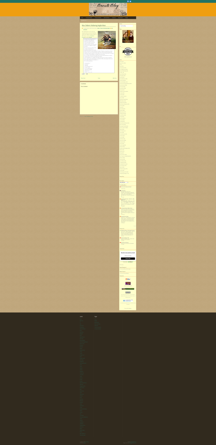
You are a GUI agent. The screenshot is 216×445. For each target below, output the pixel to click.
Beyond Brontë (120, 17)
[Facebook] (128, 1)
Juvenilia (121, 121)
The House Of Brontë (124, 242)
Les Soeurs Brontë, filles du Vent (126, 208)
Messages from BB (123, 126)
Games (121, 107)
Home (82, 17)
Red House (122, 138)
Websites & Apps (123, 168)
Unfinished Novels (123, 164)
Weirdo (121, 170)
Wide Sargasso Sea (123, 171)
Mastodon (121, 264)
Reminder (121, 141)
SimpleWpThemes (133, 441)
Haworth (121, 108)
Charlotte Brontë (123, 91)
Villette (121, 167)
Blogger (130, 308)
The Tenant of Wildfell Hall (124, 156)
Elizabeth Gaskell (123, 99)
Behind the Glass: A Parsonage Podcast (128, 230)
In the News (122, 115)
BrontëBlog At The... (84, 20)
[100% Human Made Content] (128, 55)
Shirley (121, 149)
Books (121, 77)
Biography (121, 75)
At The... (121, 72)
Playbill (90, 37)
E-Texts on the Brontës (98, 17)
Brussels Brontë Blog (124, 216)
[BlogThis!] (83, 73)
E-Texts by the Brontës (89, 17)
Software (121, 151)
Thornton (121, 159)
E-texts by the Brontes (97, 328)
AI (120, 64)
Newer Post (83, 78)
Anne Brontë (122, 67)
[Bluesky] (130, 1)
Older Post (115, 78)
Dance (121, 97)
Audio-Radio (122, 74)
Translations (122, 162)
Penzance (121, 135)
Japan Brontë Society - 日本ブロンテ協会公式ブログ (127, 199)
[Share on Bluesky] (85, 73)
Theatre (101, 28)
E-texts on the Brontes (97, 327)
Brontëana (122, 86)
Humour (121, 110)
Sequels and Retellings (124, 148)
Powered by (125, 261)
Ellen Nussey (122, 100)
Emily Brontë (122, 102)
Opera (121, 132)
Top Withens (122, 160)
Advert (121, 61)
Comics (121, 93)
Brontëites (122, 88)
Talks (80, 413)
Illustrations (81, 371)
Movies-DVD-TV (123, 127)
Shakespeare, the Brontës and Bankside (127, 243)
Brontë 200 (122, 80)
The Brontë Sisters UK (125, 237)
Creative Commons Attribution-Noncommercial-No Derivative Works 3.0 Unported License (128, 296)
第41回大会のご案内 (124, 200)
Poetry (121, 137)
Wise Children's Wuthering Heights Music (94, 25)
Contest (121, 94)
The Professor (122, 154)
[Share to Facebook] (87, 73)
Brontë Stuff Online (106, 17)
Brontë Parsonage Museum (124, 83)
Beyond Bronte (96, 322)
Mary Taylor (122, 124)
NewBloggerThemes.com (132, 442)
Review (121, 143)
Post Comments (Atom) (89, 116)
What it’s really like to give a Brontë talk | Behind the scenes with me (127, 239)
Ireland (121, 116)
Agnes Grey (122, 63)
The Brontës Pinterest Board (126, 186)
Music (99, 28)
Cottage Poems (122, 96)
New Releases (122, 130)
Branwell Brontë (122, 78)
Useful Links (114, 17)
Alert (121, 66)
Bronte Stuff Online (97, 324)
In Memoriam (122, 113)
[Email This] (82, 73)
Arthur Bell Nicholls (123, 70)
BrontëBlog (87, 441)
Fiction (121, 105)
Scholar (121, 146)
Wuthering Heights (106, 28)
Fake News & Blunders (124, 104)
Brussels (121, 89)
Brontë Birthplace (82, 340)
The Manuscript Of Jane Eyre (126, 191)
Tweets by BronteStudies (124, 273)
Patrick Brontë (122, 134)
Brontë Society (122, 85)
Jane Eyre (121, 118)
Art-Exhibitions (122, 69)
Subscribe (128, 258)
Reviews (126, 17)
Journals (121, 119)
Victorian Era (122, 165)
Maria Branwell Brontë (124, 123)
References (122, 140)
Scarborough (122, 145)
